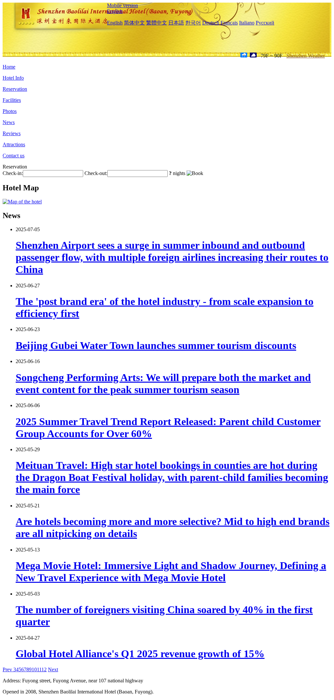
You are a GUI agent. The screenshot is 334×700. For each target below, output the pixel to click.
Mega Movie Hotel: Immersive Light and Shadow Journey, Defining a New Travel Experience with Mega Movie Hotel (171, 571)
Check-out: (95, 173)
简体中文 (134, 22)
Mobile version (122, 5)
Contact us (13, 155)
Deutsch (210, 22)
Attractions (14, 144)
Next (53, 669)
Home (9, 67)
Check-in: (13, 173)
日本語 (176, 22)
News (9, 122)
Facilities (12, 100)
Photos (10, 111)
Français (229, 22)
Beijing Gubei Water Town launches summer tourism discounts (156, 345)
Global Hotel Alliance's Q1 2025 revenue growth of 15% (140, 654)
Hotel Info (13, 78)
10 (34, 669)
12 (44, 669)
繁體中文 (156, 22)
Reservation (15, 89)
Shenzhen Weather (305, 55)
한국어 (193, 22)
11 (39, 669)
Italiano (246, 22)
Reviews (12, 133)
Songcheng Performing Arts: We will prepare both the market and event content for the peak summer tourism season (163, 383)
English (115, 11)
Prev (8, 669)
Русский (265, 22)
